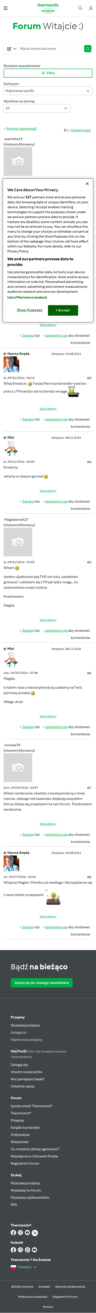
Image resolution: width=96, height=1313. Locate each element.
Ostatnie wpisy (23, 1086)
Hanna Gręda (18, 354)
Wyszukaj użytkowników (30, 1197)
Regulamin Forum (25, 1163)
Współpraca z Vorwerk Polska (34, 1156)
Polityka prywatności (32, 1297)
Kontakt (44, 1287)
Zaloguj (28, 335)
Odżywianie (20, 1135)
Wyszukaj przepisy (25, 1025)
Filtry (51, 73)
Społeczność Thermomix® (31, 1106)
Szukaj (16, 1175)
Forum (16, 1098)
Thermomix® (21, 1113)
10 (8, 108)
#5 (89, 562)
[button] (5, 8)
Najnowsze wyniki (20, 91)
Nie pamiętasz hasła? (27, 1079)
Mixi (10, 437)
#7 (89, 788)
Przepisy (18, 1017)
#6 (89, 673)
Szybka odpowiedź (21, 128)
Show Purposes (30, 310)
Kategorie (18, 1032)
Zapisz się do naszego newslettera (42, 983)
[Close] (87, 184)
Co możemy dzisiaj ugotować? (35, 1149)
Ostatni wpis (81, 130)
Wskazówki (20, 1142)
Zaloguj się (19, 1065)
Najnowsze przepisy (26, 1039)
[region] (48, 250)
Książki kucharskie (25, 1127)
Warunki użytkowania (70, 1287)
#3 (89, 378)
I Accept (63, 310)
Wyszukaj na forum (26, 1190)
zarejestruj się (56, 335)
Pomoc (48, 1307)
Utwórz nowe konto (26, 1072)
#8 (89, 877)
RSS (14, 1204)
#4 (89, 462)
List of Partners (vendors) (27, 298)
